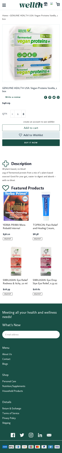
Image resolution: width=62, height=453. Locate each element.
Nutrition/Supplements (13, 386)
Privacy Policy (9, 418)
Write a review (12, 97)
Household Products (12, 391)
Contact (6, 359)
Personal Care (9, 381)
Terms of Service (10, 413)
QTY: (4, 113)
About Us (7, 354)
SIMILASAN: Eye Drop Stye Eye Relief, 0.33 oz (45, 281)
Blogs (5, 363)
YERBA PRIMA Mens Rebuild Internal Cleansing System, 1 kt (15, 228)
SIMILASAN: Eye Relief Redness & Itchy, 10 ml (15, 281)
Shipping (6, 423)
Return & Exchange (11, 408)
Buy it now (31, 143)
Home (5, 15)
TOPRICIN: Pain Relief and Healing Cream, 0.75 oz (45, 228)
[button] (31, 135)
